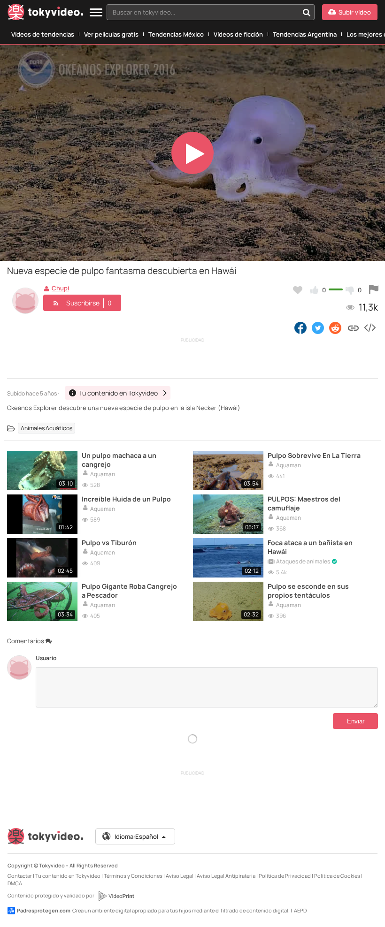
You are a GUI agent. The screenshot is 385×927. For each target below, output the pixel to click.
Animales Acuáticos (46, 428)
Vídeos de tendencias (42, 34)
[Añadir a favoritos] (297, 289)
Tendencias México (176, 34)
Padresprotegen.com (43, 910)
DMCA (15, 883)
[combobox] (211, 12)
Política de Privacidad (285, 875)
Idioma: (136, 836)
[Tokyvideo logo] (46, 14)
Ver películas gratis (111, 34)
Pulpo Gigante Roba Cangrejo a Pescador (129, 591)
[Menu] (96, 13)
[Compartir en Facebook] (300, 327)
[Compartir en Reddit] (336, 327)
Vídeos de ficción (238, 34)
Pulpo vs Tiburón (109, 542)
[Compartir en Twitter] (318, 327)
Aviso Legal (179, 875)
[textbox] (202, 12)
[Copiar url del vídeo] (353, 327)
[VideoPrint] (116, 896)
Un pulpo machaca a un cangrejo (119, 460)
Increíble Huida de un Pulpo (126, 498)
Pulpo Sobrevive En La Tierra (314, 455)
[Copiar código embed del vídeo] (369, 327)
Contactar (20, 875)
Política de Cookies (337, 875)
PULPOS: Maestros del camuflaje (304, 503)
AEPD (300, 910)
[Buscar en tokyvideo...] (307, 12)
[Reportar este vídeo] (373, 289)
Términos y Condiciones (133, 875)
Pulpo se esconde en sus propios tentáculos (308, 591)
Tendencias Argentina (305, 34)
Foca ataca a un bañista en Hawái (310, 547)
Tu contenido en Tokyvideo (67, 875)
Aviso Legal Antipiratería (226, 875)
